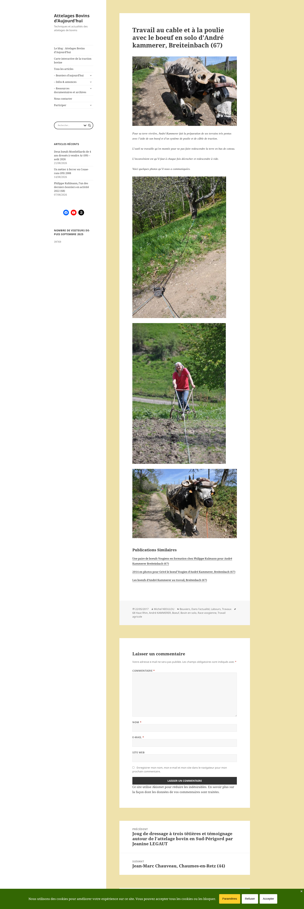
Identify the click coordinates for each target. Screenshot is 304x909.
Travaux (226, 609)
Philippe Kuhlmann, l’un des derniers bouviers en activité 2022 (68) (71, 187)
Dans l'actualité (200, 609)
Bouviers (185, 609)
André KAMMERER (160, 613)
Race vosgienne (207, 613)
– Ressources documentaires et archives (70, 90)
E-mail (138, 737)
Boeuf (175, 613)
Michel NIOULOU (164, 609)
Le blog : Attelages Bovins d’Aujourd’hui (69, 50)
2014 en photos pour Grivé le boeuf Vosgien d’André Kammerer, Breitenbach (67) (183, 572)
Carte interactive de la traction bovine (72, 60)
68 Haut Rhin (140, 613)
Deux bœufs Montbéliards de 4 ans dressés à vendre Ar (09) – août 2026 (72, 155)
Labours (216, 609)
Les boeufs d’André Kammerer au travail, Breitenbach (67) (169, 580)
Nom (136, 722)
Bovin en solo (188, 613)
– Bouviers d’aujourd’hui (69, 75)
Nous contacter (63, 98)
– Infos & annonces (65, 82)
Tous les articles (63, 69)
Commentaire (143, 670)
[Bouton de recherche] (89, 125)
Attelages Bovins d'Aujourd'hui (71, 18)
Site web (138, 752)
